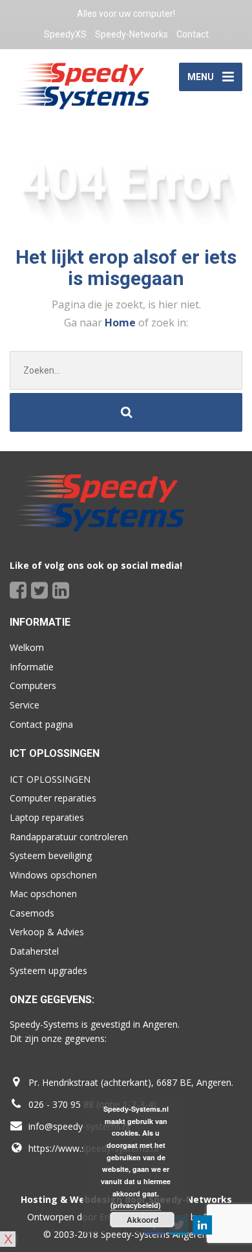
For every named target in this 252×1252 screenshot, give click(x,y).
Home (121, 322)
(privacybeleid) (135, 1205)
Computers (33, 685)
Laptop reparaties (47, 817)
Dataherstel (34, 951)
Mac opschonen (43, 893)
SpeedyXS (65, 34)
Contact (192, 34)
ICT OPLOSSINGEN (50, 779)
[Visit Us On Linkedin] (202, 1224)
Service (24, 705)
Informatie (32, 667)
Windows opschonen (53, 875)
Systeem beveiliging (51, 855)
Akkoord (142, 1219)
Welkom (27, 647)
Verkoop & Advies (47, 932)
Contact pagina (41, 724)
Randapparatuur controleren (69, 837)
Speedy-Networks (131, 34)
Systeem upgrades (48, 970)
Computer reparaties (53, 798)
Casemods (32, 913)
